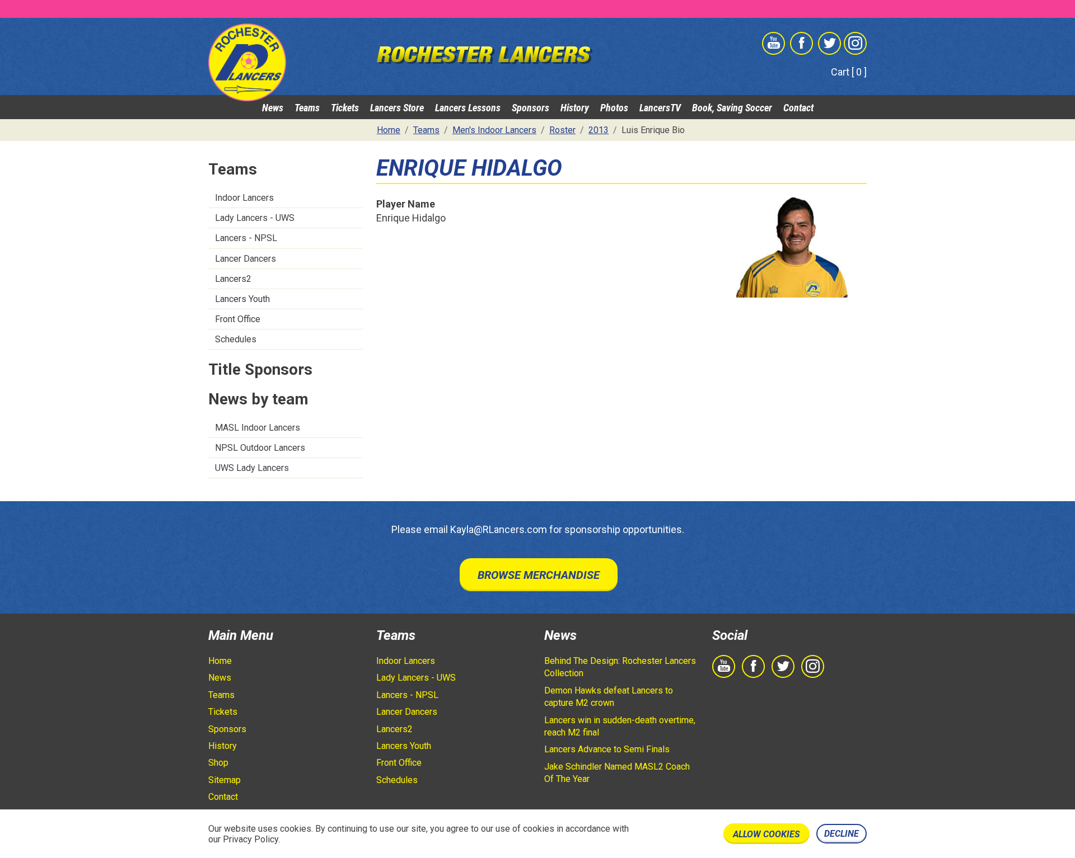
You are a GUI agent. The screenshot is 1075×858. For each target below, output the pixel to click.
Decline (841, 833)
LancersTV (660, 108)
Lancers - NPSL (246, 238)
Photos (614, 108)
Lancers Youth (242, 299)
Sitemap (224, 780)
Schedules (235, 339)
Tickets (345, 108)
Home (220, 661)
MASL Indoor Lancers (257, 427)
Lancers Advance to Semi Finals (607, 749)
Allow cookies (766, 834)
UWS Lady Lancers (252, 468)
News (272, 108)
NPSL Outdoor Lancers (260, 447)
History (574, 108)
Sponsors (530, 108)
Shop (218, 762)
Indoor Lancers (244, 197)
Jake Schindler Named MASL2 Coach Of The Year (617, 772)
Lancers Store (397, 108)
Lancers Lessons (468, 108)
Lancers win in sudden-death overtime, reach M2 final (619, 726)
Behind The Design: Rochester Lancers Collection (620, 667)
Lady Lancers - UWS (255, 218)
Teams (307, 108)
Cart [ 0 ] (849, 72)
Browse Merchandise (539, 575)
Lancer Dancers (245, 258)
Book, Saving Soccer (732, 108)
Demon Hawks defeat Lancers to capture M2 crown (608, 696)
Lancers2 (233, 279)
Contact (798, 108)
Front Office (237, 319)
